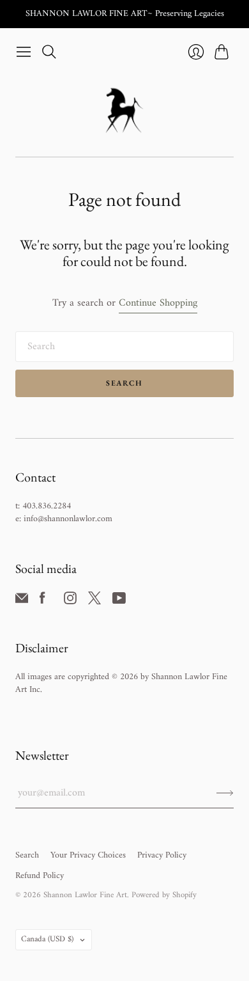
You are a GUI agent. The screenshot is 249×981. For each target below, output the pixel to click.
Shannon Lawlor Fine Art (85, 895)
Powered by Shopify (164, 895)
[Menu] (23, 51)
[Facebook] (42, 602)
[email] (21, 602)
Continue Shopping (158, 303)
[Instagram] (70, 602)
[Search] (49, 52)
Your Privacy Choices (88, 855)
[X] (94, 602)
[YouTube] (119, 602)
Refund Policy (39, 876)
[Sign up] (225, 793)
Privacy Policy (161, 855)
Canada (47, 939)
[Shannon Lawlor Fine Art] (124, 110)
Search (124, 383)
